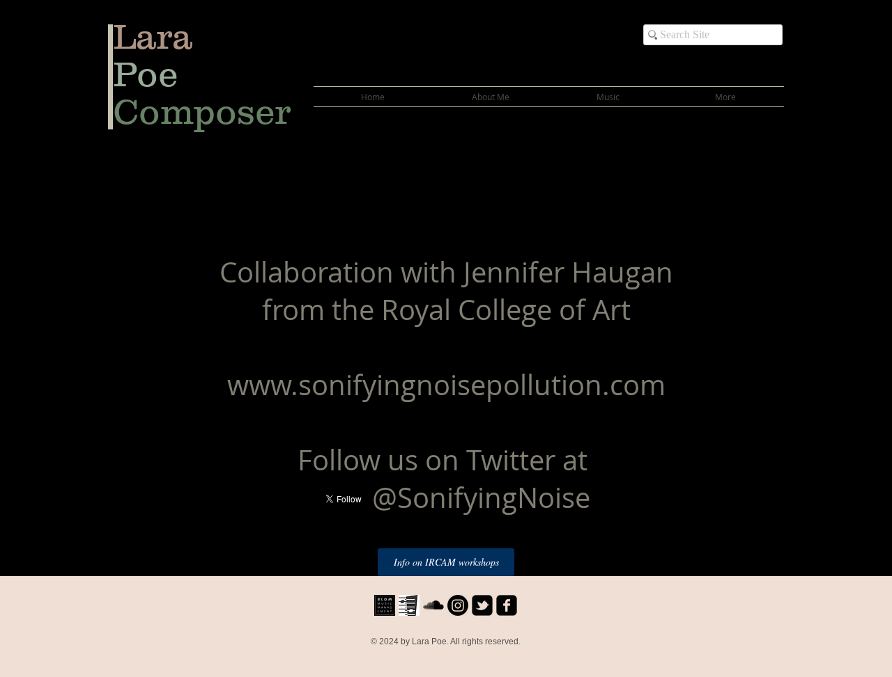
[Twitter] (482, 605)
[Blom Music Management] (384, 605)
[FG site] (409, 605)
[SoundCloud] (433, 605)
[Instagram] (457, 605)
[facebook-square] (506, 605)
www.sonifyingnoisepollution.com (446, 385)
